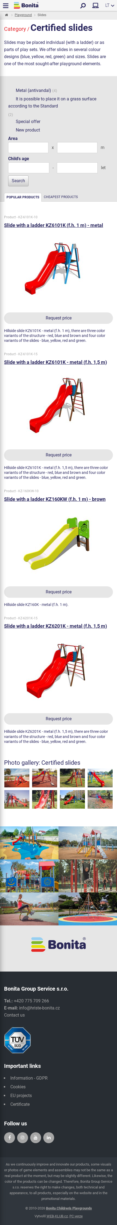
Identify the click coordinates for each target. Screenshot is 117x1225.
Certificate (20, 1104)
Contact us (14, 1015)
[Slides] (16, 777)
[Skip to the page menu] (6, 15)
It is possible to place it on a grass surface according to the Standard (52, 102)
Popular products (23, 197)
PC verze (76, 1216)
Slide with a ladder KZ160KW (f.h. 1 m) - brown (55, 499)
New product (28, 130)
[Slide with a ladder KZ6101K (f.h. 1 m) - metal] (58, 269)
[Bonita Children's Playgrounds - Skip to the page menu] (26, 5)
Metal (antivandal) (33, 90)
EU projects (21, 1095)
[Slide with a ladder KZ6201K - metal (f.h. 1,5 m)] (58, 669)
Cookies (18, 1086)
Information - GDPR (29, 1078)
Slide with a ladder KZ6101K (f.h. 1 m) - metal (53, 225)
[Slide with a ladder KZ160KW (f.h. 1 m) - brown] (58, 542)
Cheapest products (61, 197)
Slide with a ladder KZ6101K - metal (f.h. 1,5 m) (55, 362)
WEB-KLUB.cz (57, 1216)
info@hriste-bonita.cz (39, 1008)
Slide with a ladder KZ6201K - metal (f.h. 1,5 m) (55, 626)
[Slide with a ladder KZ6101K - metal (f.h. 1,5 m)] (58, 406)
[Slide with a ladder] (100, 799)
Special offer (28, 121)
